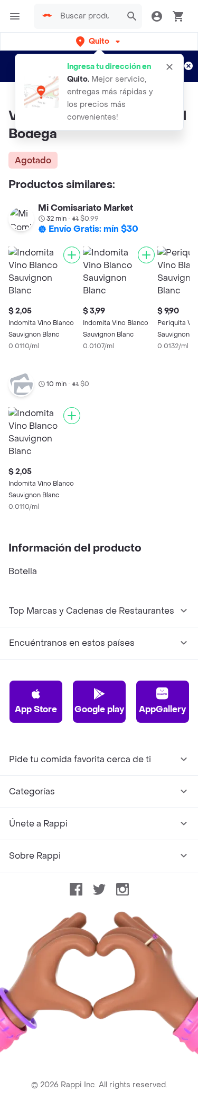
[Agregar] (71, 255)
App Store (36, 709)
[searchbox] (87, 16)
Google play (99, 709)
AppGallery (162, 709)
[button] (99, 41)
